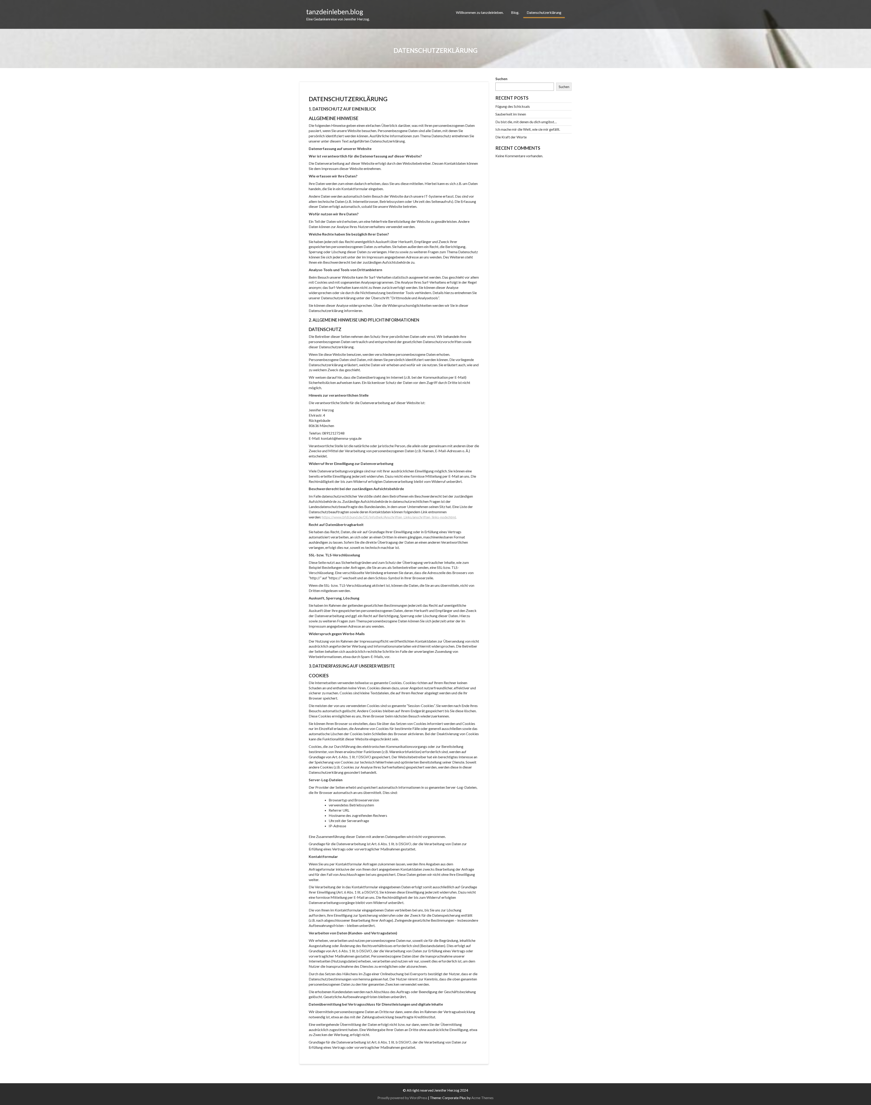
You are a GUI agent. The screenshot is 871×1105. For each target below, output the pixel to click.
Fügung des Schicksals (512, 106)
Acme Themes (482, 1097)
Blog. (515, 12)
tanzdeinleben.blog (334, 11)
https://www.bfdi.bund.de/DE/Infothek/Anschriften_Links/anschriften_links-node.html (389, 517)
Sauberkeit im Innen (510, 114)
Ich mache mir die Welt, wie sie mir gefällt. (527, 129)
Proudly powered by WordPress (402, 1097)
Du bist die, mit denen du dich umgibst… (526, 122)
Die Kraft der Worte (511, 137)
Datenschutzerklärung (544, 12)
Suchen (501, 78)
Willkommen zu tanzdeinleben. (480, 12)
